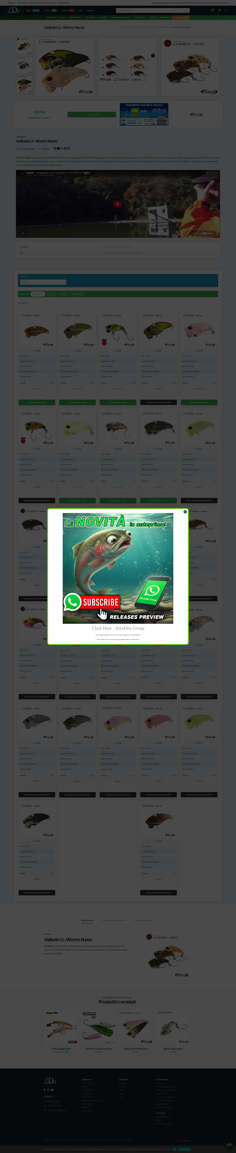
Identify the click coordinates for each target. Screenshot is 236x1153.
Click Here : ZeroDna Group (118, 628)
